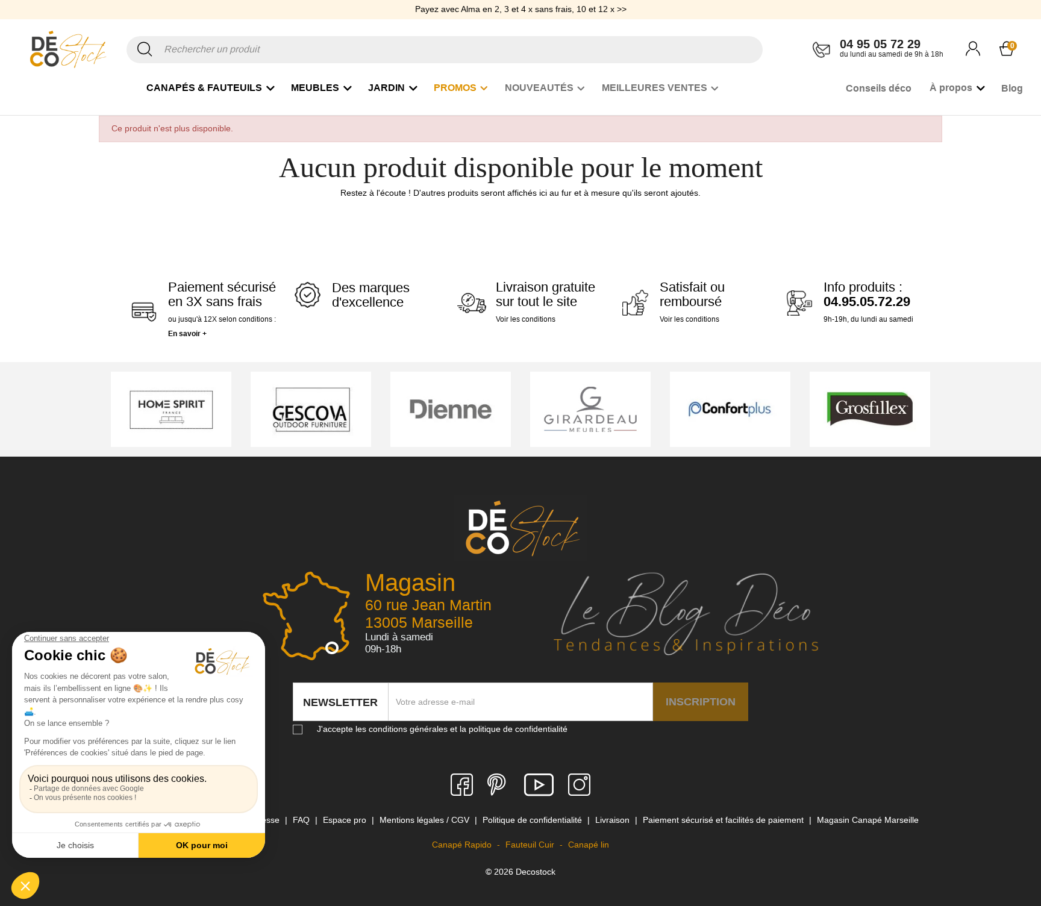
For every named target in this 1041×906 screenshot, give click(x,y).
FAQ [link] (302, 820)
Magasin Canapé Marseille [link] (868, 820)
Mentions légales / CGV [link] (426, 820)
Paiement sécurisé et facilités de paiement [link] (724, 820)
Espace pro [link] (346, 820)
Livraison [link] (613, 820)
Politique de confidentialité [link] (533, 820)
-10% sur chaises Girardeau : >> (520, 17)
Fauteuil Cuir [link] (531, 844)
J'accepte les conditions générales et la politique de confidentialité (442, 729)
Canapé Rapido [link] (463, 844)
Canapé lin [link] (588, 844)
